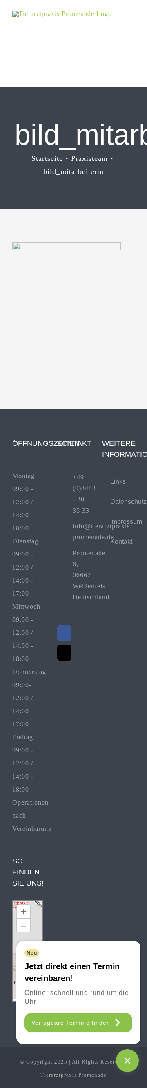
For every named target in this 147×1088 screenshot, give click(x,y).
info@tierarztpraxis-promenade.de (81, 532)
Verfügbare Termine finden (70, 1022)
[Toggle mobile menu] (131, 23)
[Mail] (64, 653)
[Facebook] (64, 633)
